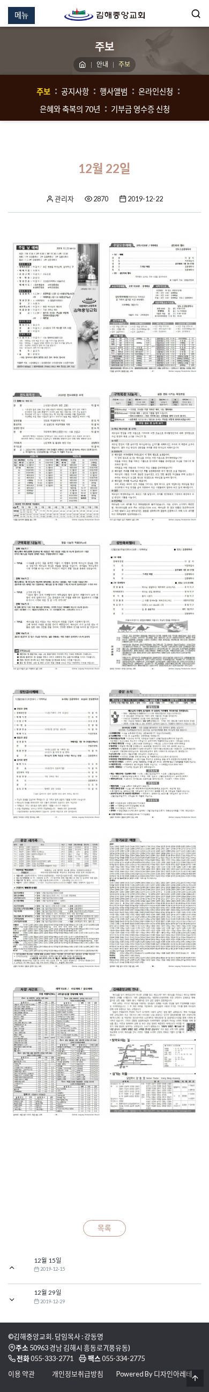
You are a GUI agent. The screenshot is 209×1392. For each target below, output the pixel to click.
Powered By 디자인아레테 (154, 1374)
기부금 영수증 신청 (140, 109)
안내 (102, 64)
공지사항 (75, 91)
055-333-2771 (52, 1358)
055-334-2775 (123, 1358)
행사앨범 (114, 91)
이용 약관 (21, 1374)
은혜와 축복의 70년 (70, 109)
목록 (104, 1228)
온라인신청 (155, 91)
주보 (43, 91)
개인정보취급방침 (77, 1374)
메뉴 (21, 15)
